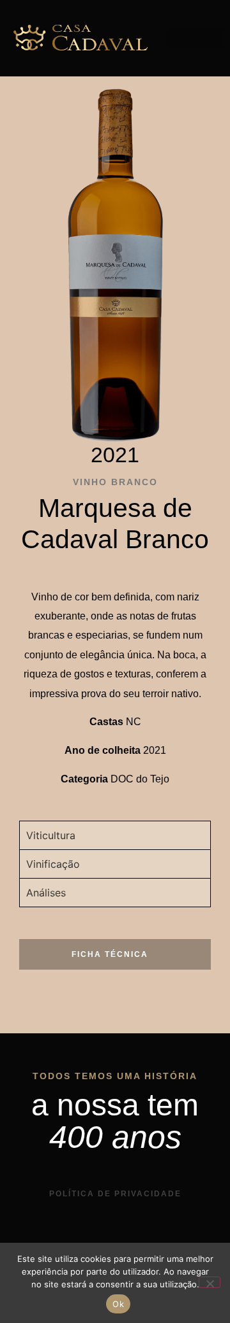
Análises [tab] (46, 892)
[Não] (209, 1282)
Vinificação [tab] (53, 864)
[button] (195, 38)
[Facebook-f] (128, 1236)
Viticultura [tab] (50, 835)
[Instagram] (102, 1236)
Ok (118, 1304)
